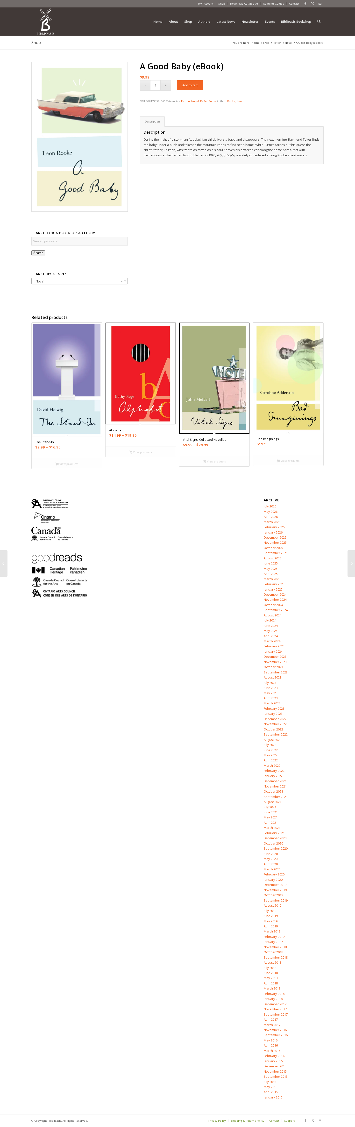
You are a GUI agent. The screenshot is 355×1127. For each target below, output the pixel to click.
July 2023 (270, 682)
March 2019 (272, 931)
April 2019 (271, 926)
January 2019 (273, 941)
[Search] (319, 21)
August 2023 (272, 677)
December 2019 (275, 884)
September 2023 (276, 672)
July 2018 (270, 968)
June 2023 (271, 688)
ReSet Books (208, 101)
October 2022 (273, 729)
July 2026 (270, 506)
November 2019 (275, 890)
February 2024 (274, 646)
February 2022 (274, 770)
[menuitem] (206, 3)
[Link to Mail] (320, 3)
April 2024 (271, 636)
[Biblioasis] (45, 21)
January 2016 (273, 1061)
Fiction (185, 101)
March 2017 (272, 1025)
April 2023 (271, 698)
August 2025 (272, 558)
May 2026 (270, 511)
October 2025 (273, 548)
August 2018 (272, 962)
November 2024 (275, 599)
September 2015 (276, 1076)
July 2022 (270, 745)
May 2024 (270, 631)
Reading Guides (273, 3)
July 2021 (270, 807)
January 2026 (273, 532)
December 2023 (275, 656)
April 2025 (271, 573)
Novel (195, 101)
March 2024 (272, 641)
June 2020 (271, 854)
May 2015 (270, 1087)
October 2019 (273, 895)
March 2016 (272, 1050)
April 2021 (271, 822)
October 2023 (273, 667)
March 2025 (272, 579)
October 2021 (273, 791)
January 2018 (273, 999)
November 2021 (275, 786)
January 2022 (273, 776)
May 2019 (270, 921)
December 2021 (275, 781)
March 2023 (272, 703)
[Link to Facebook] (305, 3)
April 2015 (271, 1092)
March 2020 (272, 869)
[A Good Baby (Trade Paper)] (3, 563)
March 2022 (272, 765)
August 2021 (272, 802)
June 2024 (271, 625)
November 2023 (275, 662)
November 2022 (275, 724)
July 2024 (270, 620)
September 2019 (276, 900)
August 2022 (272, 739)
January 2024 (273, 651)
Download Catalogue (244, 3)
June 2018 (271, 973)
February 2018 (274, 993)
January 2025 (273, 589)
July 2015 (270, 1082)
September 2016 (276, 1035)
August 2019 (272, 905)
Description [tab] (152, 121)
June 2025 (271, 563)
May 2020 (270, 859)
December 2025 (275, 537)
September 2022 (276, 734)
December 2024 (275, 594)
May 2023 (270, 693)
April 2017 (271, 1019)
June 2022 (271, 750)
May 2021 (270, 817)
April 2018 (271, 983)
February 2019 (274, 936)
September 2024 (276, 610)
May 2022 (270, 755)
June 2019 (271, 916)
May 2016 (270, 1040)
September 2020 (276, 848)
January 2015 (273, 1097)
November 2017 (275, 1009)
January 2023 (273, 713)
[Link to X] (312, 3)
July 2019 (270, 911)
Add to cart (190, 85)
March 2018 (272, 988)
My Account (205, 3)
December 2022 (275, 719)
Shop (221, 3)
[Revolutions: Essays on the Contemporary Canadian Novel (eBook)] (351, 563)
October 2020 (273, 843)
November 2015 (275, 1071)
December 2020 (275, 838)
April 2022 (271, 760)
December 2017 (275, 1004)
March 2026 (272, 522)
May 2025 (270, 568)
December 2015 (275, 1066)
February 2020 (274, 874)
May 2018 (270, 978)
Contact (294, 3)
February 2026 (274, 527)
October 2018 (273, 952)
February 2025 (274, 584)
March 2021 (272, 827)
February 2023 (274, 708)
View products (68, 464)
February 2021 (274, 833)
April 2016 (271, 1045)
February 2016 (274, 1056)
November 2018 (275, 947)
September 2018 (276, 957)
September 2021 (276, 797)
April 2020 (271, 864)
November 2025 (275, 542)
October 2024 (273, 605)
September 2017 (276, 1014)
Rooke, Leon (235, 101)
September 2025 (276, 553)
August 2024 (272, 615)
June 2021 (271, 812)
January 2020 (273, 879)
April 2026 (271, 516)
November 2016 (275, 1030)
